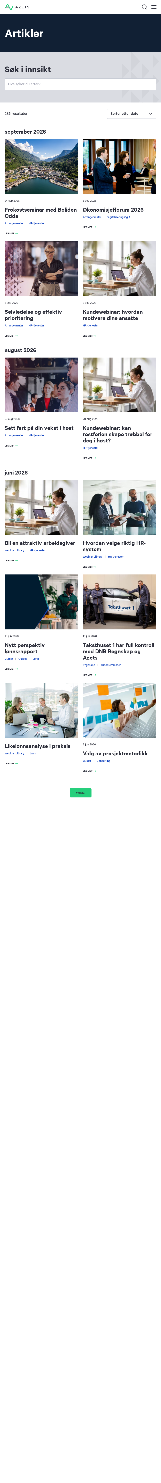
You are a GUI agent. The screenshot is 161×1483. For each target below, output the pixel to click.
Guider (9, 659)
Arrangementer (14, 223)
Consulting (103, 761)
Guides (22, 659)
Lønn (36, 659)
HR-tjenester (36, 223)
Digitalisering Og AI (119, 217)
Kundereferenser (111, 665)
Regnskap (89, 665)
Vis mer (80, 793)
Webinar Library (14, 550)
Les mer (12, 233)
